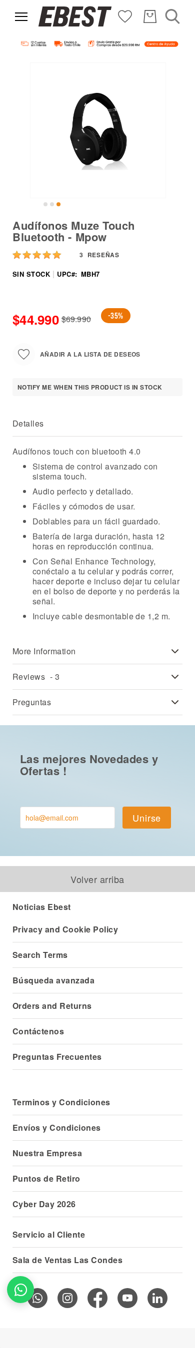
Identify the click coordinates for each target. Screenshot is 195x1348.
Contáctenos (38, 1031)
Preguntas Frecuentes (57, 1056)
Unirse (146, 817)
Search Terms (40, 954)
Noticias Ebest (41, 906)
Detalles (28, 423)
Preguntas (31, 702)
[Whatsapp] (38, 1298)
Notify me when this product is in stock (90, 387)
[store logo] (75, 16)
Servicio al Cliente (48, 1234)
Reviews (36, 676)
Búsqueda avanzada (53, 980)
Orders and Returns (52, 1005)
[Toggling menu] (21, 16)
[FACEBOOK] (98, 1298)
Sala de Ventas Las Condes (67, 1260)
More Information (44, 651)
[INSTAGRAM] (68, 1298)
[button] (46, 204)
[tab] (97, 424)
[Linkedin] (158, 1298)
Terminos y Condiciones (61, 1102)
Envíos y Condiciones (56, 1127)
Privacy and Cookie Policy (65, 929)
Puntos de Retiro (46, 1178)
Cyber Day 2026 (44, 1204)
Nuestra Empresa (47, 1153)
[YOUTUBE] (128, 1298)
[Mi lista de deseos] (125, 15)
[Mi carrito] (150, 16)
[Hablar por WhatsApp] (20, 1289)
